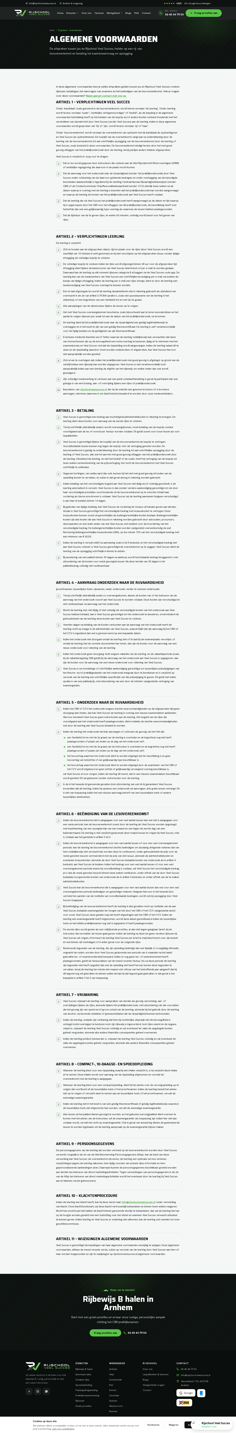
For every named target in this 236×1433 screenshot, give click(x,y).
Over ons (86, 12)
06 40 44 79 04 (137, 1333)
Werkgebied (113, 12)
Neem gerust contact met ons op (106, 95)
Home (60, 12)
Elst (111, 1384)
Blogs (128, 12)
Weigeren (174, 1424)
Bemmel (113, 1411)
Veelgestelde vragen (154, 1384)
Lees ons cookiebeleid (63, 1428)
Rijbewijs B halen (84, 1369)
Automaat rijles (83, 1374)
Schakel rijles (82, 1379)
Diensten (71, 12)
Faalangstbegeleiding (86, 1390)
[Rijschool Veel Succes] (32, 13)
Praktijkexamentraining (87, 1395)
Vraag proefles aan (105, 1333)
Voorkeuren (153, 1424)
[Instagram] (37, 1391)
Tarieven (99, 12)
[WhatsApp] (46, 1391)
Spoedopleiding (83, 1384)
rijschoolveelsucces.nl (93, 389)
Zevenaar (114, 1395)
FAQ (136, 12)
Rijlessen (79, 1400)
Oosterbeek (115, 1379)
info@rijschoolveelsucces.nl (42, 3)
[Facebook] (29, 1391)
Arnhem (113, 1369)
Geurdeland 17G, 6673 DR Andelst (194, 1383)
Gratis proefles (83, 1405)
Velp (111, 1374)
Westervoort (116, 1405)
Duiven (112, 1390)
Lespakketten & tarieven (156, 1374)
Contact (146, 12)
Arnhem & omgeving (73, 3)
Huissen (113, 1400)
